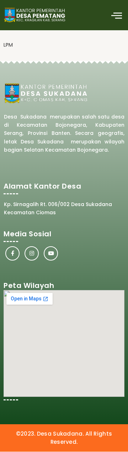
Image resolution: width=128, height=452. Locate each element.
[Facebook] (12, 253)
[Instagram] (32, 253)
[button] (116, 15)
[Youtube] (51, 253)
